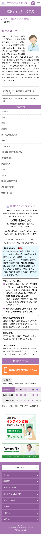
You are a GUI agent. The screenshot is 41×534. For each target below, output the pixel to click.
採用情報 (6, 519)
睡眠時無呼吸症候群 (9, 181)
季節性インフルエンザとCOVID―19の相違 (19, 100)
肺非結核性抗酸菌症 (9, 135)
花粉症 (4, 140)
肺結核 (4, 129)
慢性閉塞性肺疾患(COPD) (11, 152)
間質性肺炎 (5, 164)
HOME (6, 19)
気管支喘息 (5, 146)
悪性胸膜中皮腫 (7, 187)
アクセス (6, 507)
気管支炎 (4, 111)
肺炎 (3, 117)
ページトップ (20, 467)
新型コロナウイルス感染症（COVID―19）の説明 (18, 92)
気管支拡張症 (6, 158)
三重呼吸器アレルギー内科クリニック (21, 527)
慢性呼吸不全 (6, 193)
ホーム (6, 475)
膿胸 (3, 123)
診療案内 (6, 481)
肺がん (4, 175)
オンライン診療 (9, 487)
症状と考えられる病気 (20, 19)
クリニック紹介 (9, 500)
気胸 (3, 170)
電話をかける (22, 361)
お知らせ (6, 513)
